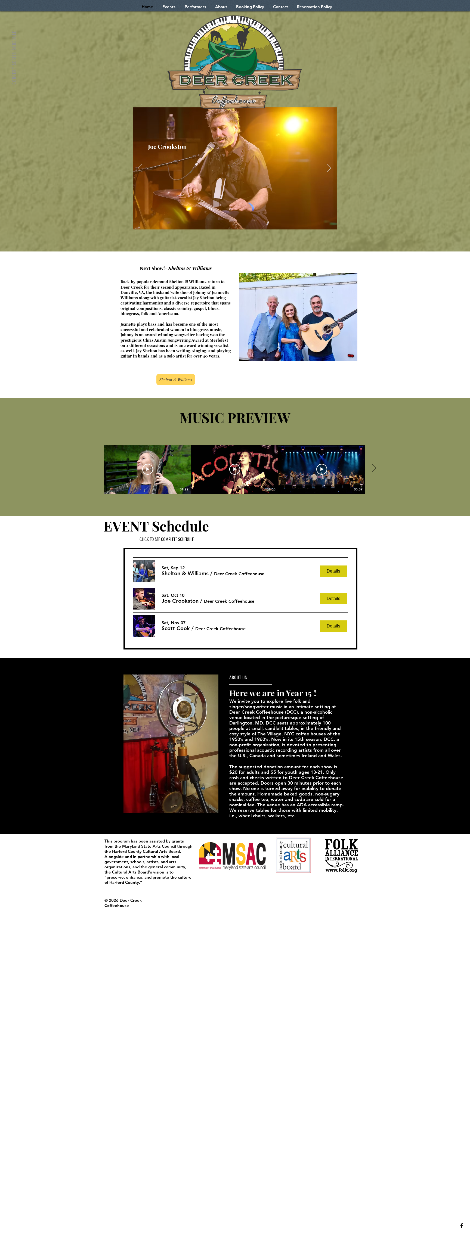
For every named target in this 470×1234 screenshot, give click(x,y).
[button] (185, 573)
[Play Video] (147, 469)
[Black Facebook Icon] (462, 1226)
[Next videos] (373, 468)
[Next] (329, 168)
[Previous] (140, 168)
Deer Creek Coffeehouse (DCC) (263, 712)
